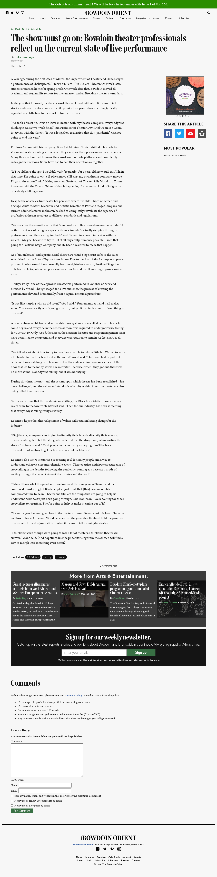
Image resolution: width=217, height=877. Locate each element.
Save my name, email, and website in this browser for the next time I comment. (58, 796)
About (156, 18)
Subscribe (99, 860)
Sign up (141, 652)
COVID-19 (33, 557)
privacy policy (143, 660)
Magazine (141, 18)
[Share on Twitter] (179, 133)
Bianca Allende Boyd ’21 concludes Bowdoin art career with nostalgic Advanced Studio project (180, 590)
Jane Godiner (71, 594)
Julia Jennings (24, 57)
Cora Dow (118, 598)
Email (14, 791)
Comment (17, 741)
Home (31, 18)
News (42, 18)
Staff (88, 860)
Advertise (184, 18)
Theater (60, 557)
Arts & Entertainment (76, 18)
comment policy (73, 695)
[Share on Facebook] (168, 133)
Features (55, 18)
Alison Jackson (169, 602)
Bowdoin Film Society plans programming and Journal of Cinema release (129, 588)
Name (14, 785)
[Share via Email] (190, 133)
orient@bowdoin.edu (83, 844)
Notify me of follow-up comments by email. (38, 801)
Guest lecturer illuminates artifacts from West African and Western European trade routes (35, 588)
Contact (169, 18)
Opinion (110, 18)
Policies (125, 860)
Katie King (21, 598)
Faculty (47, 557)
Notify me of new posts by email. (32, 805)
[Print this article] (202, 133)
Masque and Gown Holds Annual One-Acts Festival (83, 586)
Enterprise (125, 18)
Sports (96, 18)
